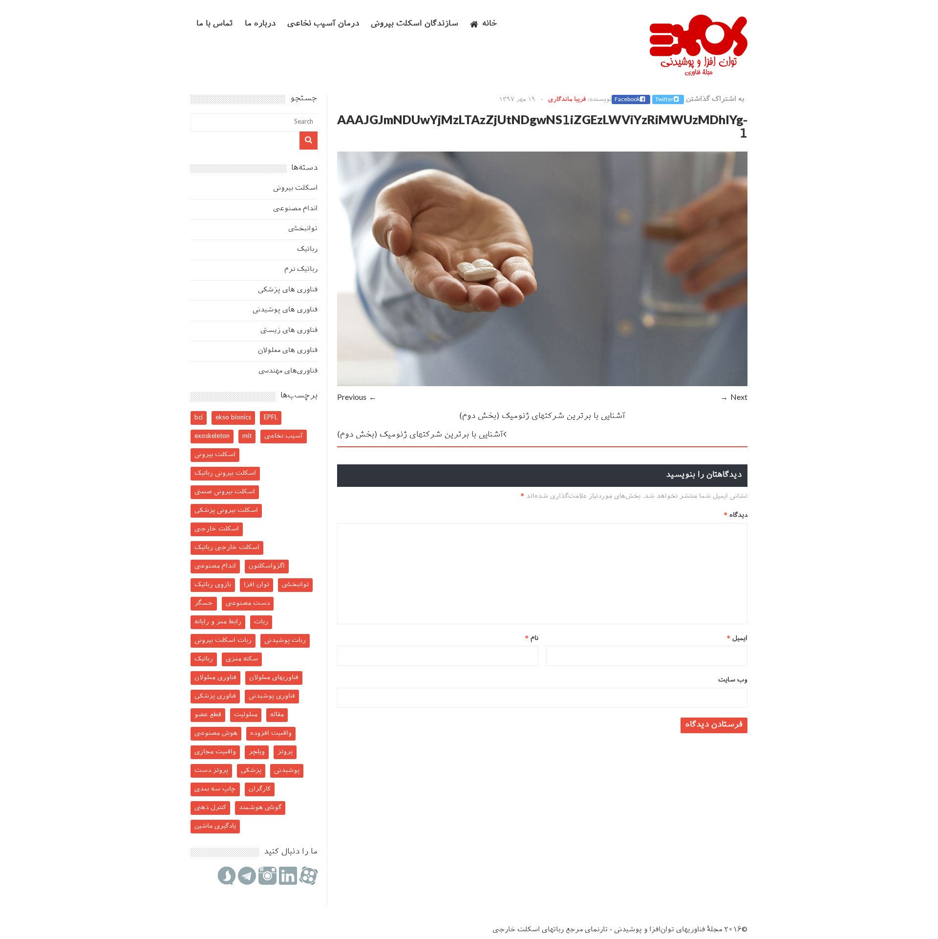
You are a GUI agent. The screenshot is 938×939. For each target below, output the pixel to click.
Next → (733, 398)
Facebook (627, 100)
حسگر (203, 603)
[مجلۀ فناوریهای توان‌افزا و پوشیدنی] (698, 73)
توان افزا (256, 585)
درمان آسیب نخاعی (323, 24)
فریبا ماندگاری (567, 100)
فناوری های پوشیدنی (285, 310)
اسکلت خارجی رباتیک (226, 548)
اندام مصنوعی (295, 209)
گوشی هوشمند (260, 808)
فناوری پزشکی (215, 696)
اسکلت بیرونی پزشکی (226, 510)
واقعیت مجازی (215, 752)
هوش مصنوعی (215, 733)
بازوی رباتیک (212, 585)
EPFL (270, 418)
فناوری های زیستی (289, 330)
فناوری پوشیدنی (272, 696)
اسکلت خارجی (216, 529)
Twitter (664, 100)
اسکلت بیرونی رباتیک (225, 473)
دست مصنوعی (248, 603)
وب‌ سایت (732, 680)
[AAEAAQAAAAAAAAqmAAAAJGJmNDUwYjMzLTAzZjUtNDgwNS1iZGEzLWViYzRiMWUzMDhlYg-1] (542, 384)
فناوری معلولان (215, 678)
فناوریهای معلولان (273, 678)
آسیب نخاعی (283, 436)
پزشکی (251, 770)
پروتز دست (211, 770)
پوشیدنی (286, 770)
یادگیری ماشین (215, 826)
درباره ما (260, 24)
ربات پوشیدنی (285, 640)
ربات (261, 622)
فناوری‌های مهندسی (288, 371)
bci (198, 418)
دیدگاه (735, 515)
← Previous (357, 398)
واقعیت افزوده (271, 733)
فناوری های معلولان (288, 350)
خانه (489, 24)
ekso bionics (233, 418)
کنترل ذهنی (210, 808)
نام (531, 638)
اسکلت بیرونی (295, 188)
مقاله (277, 715)
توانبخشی (303, 229)
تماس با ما (214, 24)
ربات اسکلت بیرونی (223, 640)
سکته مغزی (242, 659)
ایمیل (737, 638)
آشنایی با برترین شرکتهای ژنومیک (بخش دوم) (542, 417)
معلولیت (245, 715)
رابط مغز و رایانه (217, 622)
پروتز (285, 752)
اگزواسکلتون (267, 566)
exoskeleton (212, 436)
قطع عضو (207, 715)
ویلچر (257, 752)
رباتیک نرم (301, 269)
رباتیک (307, 249)
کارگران (260, 789)
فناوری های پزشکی (288, 290)
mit (247, 436)
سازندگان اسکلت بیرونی (414, 24)
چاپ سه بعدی (215, 789)
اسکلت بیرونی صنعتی (224, 492)
